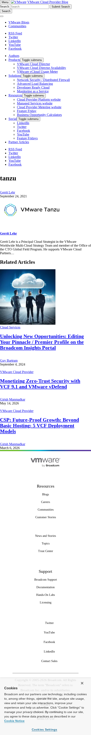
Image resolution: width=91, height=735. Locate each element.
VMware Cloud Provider (16, 372)
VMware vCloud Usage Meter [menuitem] (37, 71)
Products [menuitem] (14, 60)
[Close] (82, 683)
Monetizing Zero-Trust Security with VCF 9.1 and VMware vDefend (40, 383)
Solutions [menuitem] (14, 75)
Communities (17, 26)
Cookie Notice (14, 721)
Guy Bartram (9, 360)
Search (4, 6)
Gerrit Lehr (7, 192)
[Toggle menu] (1, 16)
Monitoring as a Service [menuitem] (33, 91)
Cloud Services (10, 327)
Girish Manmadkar (12, 399)
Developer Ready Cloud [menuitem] (33, 87)
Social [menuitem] (12, 119)
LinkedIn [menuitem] (23, 123)
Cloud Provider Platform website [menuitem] (39, 99)
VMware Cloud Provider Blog (47, 2)
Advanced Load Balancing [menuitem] (35, 83)
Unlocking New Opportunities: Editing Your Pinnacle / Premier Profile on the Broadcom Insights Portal (42, 342)
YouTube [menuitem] (23, 134)
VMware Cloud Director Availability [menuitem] (41, 68)
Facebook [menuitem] (23, 130)
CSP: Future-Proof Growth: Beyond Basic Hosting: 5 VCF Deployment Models (39, 425)
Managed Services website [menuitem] (34, 103)
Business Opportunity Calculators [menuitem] (39, 115)
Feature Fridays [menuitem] (27, 138)
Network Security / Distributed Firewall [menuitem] (43, 80)
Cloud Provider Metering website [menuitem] (39, 107)
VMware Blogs (18, 22)
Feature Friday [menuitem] (26, 111)
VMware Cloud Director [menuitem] (33, 64)
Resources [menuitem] (15, 95)
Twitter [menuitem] (21, 127)
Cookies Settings (44, 729)
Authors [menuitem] (13, 56)
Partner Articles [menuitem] (18, 142)
